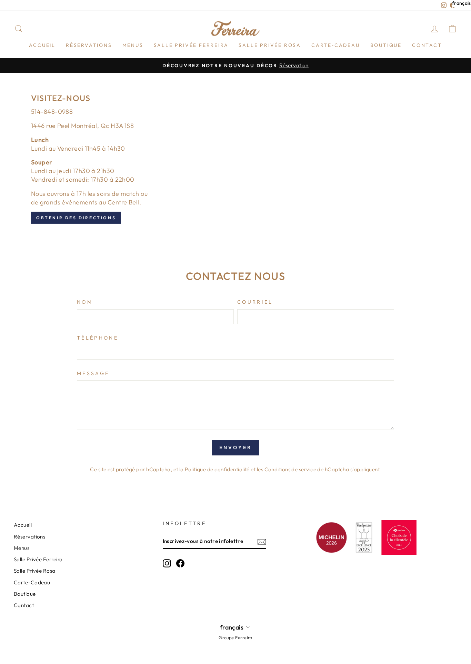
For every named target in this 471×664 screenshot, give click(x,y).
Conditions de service (290, 469)
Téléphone (97, 338)
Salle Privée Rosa (270, 45)
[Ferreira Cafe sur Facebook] (180, 563)
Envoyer (235, 447)
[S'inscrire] (261, 541)
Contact (427, 45)
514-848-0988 (52, 111)
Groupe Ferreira (235, 637)
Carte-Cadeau (335, 45)
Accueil (42, 45)
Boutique (386, 45)
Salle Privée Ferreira (191, 45)
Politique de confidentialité (217, 469)
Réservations (89, 45)
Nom (85, 302)
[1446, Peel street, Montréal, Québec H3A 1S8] (235, 159)
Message (93, 373)
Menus (132, 45)
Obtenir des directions (76, 217)
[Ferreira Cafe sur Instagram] (167, 563)
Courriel (255, 302)
